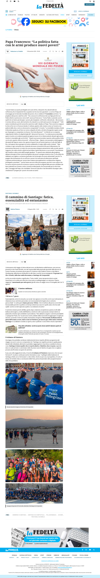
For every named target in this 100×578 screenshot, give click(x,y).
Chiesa (16, 30)
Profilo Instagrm (12, 1)
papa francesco (37, 178)
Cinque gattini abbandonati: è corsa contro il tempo (73, 122)
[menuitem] (12, 14)
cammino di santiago (19, 515)
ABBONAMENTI (89, 4)
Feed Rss (20, 1)
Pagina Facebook (8, 1)
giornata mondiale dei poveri (21, 178)
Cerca (90, 1)
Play (22, 104)
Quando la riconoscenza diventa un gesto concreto (32, 291)
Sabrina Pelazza (15, 209)
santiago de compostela (36, 515)
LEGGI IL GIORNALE (83, 11)
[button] (94, 1)
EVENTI (11, 11)
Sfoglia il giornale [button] (80, 71)
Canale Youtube (16, 1)
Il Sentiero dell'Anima (25, 288)
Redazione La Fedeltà (17, 51)
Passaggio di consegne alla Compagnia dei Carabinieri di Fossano (75, 131)
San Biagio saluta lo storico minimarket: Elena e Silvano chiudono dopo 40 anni (75, 142)
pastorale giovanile (38, 517)
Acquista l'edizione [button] (80, 75)
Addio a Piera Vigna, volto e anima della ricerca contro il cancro (75, 113)
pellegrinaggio (51, 515)
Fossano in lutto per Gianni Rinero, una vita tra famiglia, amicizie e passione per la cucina (75, 152)
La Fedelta (8, 30)
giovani (60, 515)
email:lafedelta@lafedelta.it (65, 567)
